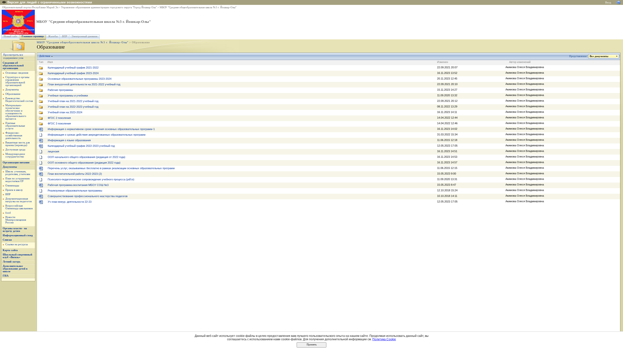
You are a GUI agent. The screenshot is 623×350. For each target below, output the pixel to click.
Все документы (599, 56)
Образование (12, 94)
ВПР (64, 36)
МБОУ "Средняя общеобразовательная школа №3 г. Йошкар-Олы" (198, 7)
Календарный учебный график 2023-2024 (73, 73)
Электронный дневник (84, 36)
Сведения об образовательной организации (13, 65)
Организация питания (16, 162)
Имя (50, 62)
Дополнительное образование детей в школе (15, 269)
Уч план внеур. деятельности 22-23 (70, 201)
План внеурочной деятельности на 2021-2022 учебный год (84, 84)
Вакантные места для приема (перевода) (17, 144)
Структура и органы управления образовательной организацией (17, 81)
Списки (7, 239)
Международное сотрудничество (15, 155)
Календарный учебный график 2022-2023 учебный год (81, 145)
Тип (41, 62)
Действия (44, 56)
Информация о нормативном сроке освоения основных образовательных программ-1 (101, 129)
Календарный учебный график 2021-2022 (73, 67)
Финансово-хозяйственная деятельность (13, 135)
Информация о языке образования (69, 140)
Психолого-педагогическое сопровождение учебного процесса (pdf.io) (91, 179)
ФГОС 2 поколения (59, 117)
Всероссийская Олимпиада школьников (19, 207)
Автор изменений (520, 62)
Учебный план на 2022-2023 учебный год (73, 106)
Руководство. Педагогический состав (19, 99)
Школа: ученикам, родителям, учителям (17, 172)
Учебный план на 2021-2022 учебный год (73, 101)
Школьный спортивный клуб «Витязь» (17, 256)
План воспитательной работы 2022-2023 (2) (75, 173)
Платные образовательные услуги (15, 126)
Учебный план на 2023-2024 (65, 112)
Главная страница (33, 36)
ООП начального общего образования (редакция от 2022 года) (86, 157)
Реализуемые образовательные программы (75, 190)
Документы (12, 89)
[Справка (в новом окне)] (619, 2)
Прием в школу (14, 190)
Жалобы (53, 36)
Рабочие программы (60, 89)
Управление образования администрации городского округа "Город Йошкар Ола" (109, 7)
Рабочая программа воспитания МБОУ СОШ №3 (78, 185)
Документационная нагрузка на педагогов (18, 200)
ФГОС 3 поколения (59, 123)
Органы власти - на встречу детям (15, 229)
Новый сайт (10, 36)
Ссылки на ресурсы (16, 244)
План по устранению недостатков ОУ (17, 180)
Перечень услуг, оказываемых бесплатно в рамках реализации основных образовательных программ (111, 168)
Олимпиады (12, 185)
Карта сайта (10, 250)
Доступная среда (15, 149)
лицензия (53, 151)
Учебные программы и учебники (68, 95)
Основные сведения (16, 72)
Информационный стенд (18, 235)
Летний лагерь (11, 261)
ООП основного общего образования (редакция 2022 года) (84, 162)
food (8, 212)
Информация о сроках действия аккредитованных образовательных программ (97, 134)
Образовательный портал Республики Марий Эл (30, 7)
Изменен (442, 62)
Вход (608, 2)
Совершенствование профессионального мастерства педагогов (88, 196)
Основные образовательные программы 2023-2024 (79, 78)
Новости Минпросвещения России (15, 220)
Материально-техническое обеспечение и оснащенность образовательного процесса (15, 112)
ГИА (6, 275)
